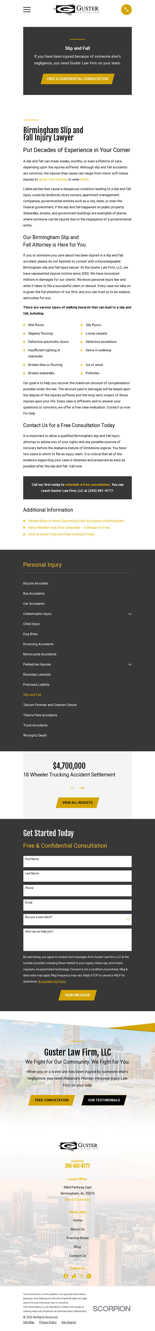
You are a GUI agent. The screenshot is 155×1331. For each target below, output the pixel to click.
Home (77, 1220)
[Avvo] (73, 1276)
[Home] (75, 9)
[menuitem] (77, 583)
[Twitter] (81, 1276)
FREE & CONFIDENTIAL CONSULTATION (77, 79)
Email (28, 902)
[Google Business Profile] (89, 1276)
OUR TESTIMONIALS (104, 1100)
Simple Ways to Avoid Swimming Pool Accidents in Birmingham (76, 521)
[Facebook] (66, 1276)
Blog (77, 1247)
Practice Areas (78, 1238)
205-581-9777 (77, 1166)
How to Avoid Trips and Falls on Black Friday (61, 534)
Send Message (77, 995)
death (84, 179)
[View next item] (81, 788)
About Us (77, 1229)
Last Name (32, 873)
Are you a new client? (38, 917)
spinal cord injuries (53, 179)
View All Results (77, 803)
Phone (29, 888)
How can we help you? (39, 931)
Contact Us (77, 1256)
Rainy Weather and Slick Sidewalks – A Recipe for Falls (69, 527)
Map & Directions (77, 1199)
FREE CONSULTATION (51, 1100)
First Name (32, 859)
